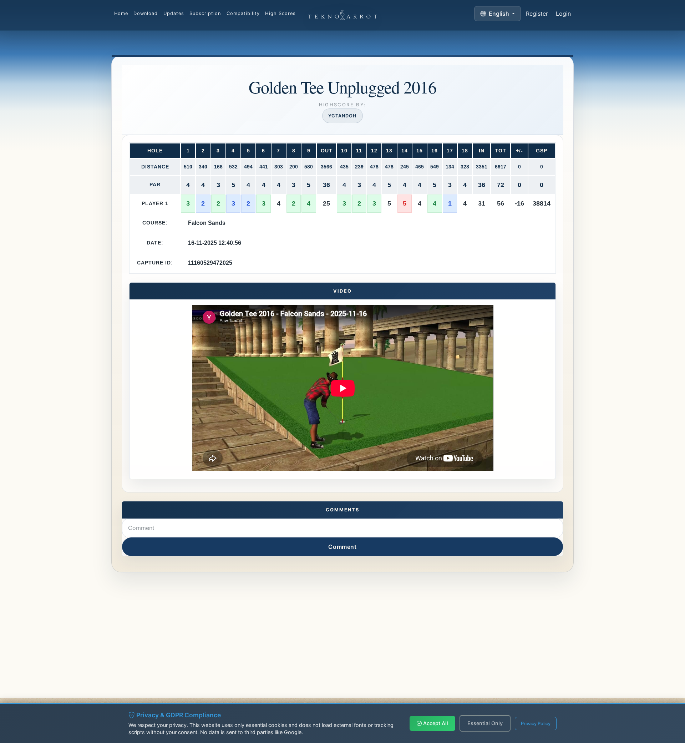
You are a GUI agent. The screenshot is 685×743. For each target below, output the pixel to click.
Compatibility (243, 13)
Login (563, 13)
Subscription (205, 13)
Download (145, 13)
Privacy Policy (535, 723)
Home (121, 13)
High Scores (280, 13)
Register (537, 13)
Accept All (435, 723)
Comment (342, 546)
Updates (173, 13)
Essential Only (485, 723)
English (499, 13)
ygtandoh (342, 115)
